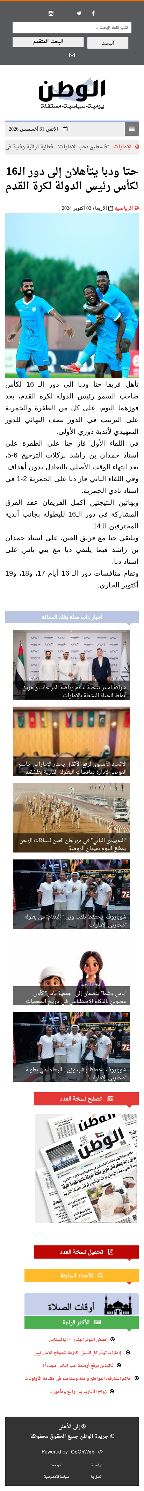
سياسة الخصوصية (56, 1477)
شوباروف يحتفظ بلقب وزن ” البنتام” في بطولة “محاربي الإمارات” (75, 921)
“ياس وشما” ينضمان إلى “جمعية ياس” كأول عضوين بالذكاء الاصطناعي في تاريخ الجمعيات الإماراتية (76, 1002)
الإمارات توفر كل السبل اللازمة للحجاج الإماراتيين (78, 1353)
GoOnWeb (82, 1452)
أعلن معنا (56, 1465)
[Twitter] (79, 13)
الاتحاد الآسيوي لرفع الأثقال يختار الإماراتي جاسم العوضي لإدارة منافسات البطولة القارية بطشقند (73, 768)
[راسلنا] (72, 54)
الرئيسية (96, 1465)
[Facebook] (93, 13)
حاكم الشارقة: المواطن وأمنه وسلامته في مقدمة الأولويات (77, 1379)
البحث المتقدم (48, 42)
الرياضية (124, 208)
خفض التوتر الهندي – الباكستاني (78, 1340)
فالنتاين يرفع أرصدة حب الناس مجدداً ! (78, 1366)
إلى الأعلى (69, 1427)
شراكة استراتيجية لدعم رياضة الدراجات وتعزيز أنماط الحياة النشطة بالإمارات (75, 692)
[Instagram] (51, 13)
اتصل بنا (96, 1477)
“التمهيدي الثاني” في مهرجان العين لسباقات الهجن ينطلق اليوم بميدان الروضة (73, 845)
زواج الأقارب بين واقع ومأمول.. (78, 1392)
